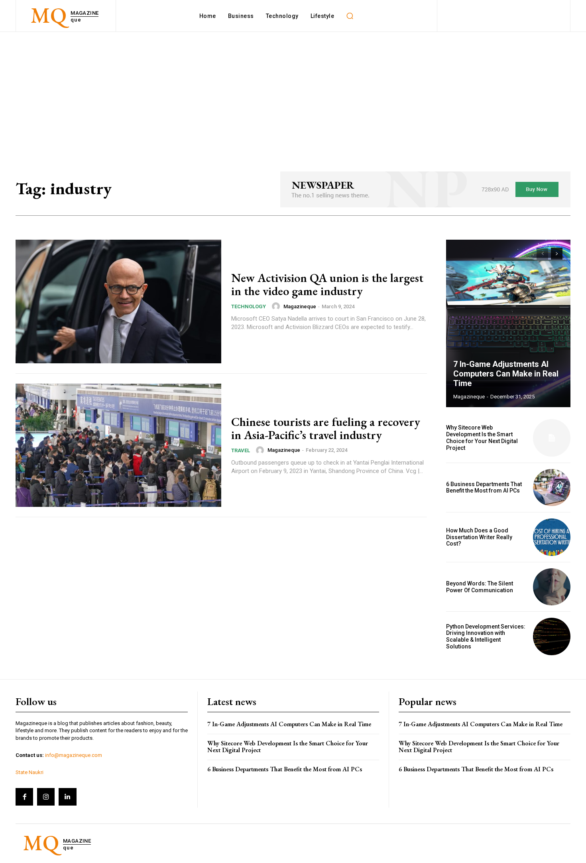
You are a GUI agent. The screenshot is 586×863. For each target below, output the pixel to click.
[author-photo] (277, 306)
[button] (349, 16)
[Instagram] (46, 797)
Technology (248, 306)
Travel (240, 450)
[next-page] (556, 254)
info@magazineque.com (73, 755)
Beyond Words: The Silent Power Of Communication (479, 586)
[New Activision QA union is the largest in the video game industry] (118, 301)
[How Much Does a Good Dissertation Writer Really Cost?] (551, 537)
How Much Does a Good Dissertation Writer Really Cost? (479, 537)
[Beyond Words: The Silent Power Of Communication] (551, 587)
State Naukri (29, 772)
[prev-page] (542, 254)
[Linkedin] (67, 797)
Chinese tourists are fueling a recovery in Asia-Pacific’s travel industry (325, 428)
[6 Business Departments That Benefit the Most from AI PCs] (551, 487)
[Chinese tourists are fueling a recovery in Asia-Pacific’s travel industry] (118, 445)
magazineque (299, 306)
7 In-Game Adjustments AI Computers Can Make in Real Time (505, 373)
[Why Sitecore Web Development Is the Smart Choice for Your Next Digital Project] (551, 438)
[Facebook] (24, 797)
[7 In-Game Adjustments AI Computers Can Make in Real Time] (508, 323)
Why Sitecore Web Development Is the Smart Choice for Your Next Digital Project (482, 437)
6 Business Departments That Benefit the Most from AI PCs (484, 487)
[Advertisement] (293, 92)
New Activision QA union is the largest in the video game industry (327, 284)
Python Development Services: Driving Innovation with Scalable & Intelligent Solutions (485, 636)
